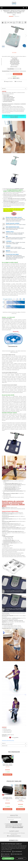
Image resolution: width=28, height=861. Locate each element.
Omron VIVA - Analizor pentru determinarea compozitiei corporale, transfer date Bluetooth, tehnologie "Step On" (7, 764)
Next (26, 35)
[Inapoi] (1, 11)
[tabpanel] (14, 34)
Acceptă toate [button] (8, 858)
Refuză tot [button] (20, 858)
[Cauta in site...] (26, 7)
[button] (14, 856)
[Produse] (2, 8)
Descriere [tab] (4, 88)
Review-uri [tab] (4, 745)
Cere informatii (19, 81)
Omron (14, 14)
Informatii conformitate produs (8, 740)
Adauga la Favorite (9, 81)
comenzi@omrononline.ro (15, 836)
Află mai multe (9, 849)
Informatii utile (13, 840)
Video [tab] (3, 743)
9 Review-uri (16, 16)
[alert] (14, 851)
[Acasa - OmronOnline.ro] (14, 3)
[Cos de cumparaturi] (23, 7)
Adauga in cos (17, 74)
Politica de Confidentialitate (17, 827)
